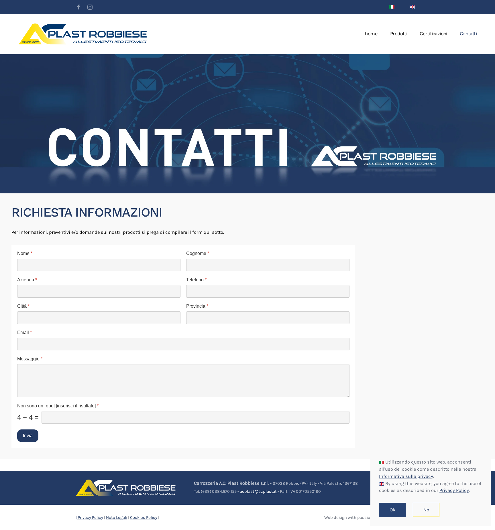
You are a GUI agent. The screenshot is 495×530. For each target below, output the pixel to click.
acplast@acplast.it (259, 491)
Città (23, 306)
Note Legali (116, 517)
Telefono (196, 279)
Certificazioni (433, 33)
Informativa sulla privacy (406, 476)
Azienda (27, 279)
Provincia (197, 306)
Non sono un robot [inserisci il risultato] (58, 405)
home (371, 33)
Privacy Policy (454, 490)
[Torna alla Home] (82, 34)
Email (24, 332)
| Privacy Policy (89, 517)
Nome (24, 253)
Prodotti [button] (398, 33)
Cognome (197, 253)
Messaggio (29, 358)
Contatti (468, 33)
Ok (392, 510)
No (426, 510)
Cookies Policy (143, 517)
